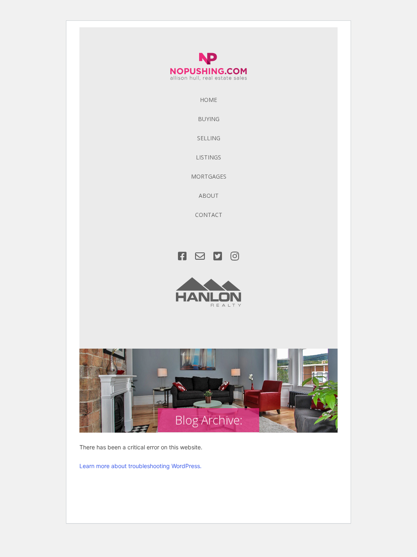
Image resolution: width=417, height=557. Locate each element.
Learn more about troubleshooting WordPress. (140, 465)
